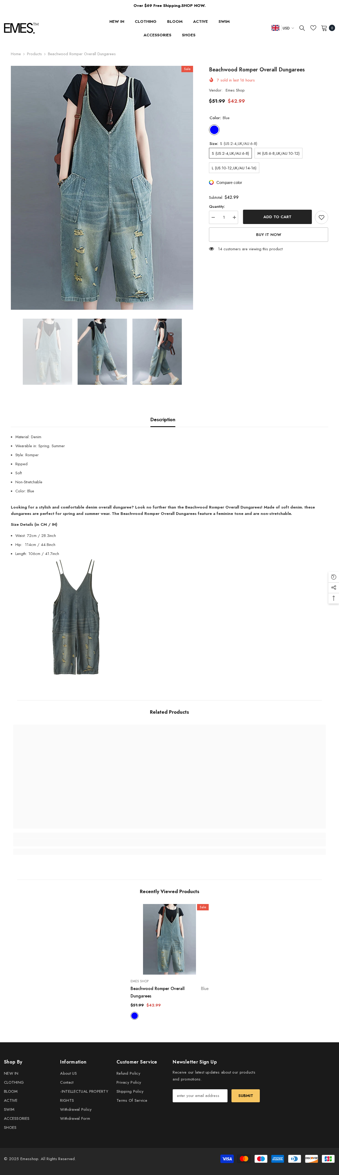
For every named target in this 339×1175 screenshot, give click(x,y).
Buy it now (268, 235)
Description (162, 419)
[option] (102, 188)
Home (16, 54)
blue (135, 1016)
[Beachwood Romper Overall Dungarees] (170, 939)
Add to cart (276, 217)
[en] (275, 27)
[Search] (302, 28)
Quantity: (217, 206)
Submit (245, 1096)
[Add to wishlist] (321, 217)
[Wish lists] (313, 28)
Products (34, 54)
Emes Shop (235, 90)
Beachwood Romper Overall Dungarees (170, 992)
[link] (52, 842)
